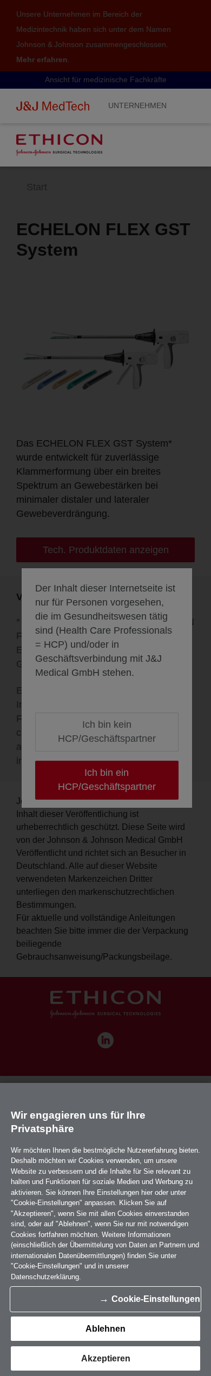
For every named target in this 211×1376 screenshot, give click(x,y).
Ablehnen (105, 1328)
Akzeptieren (105, 1358)
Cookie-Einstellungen (155, 1299)
